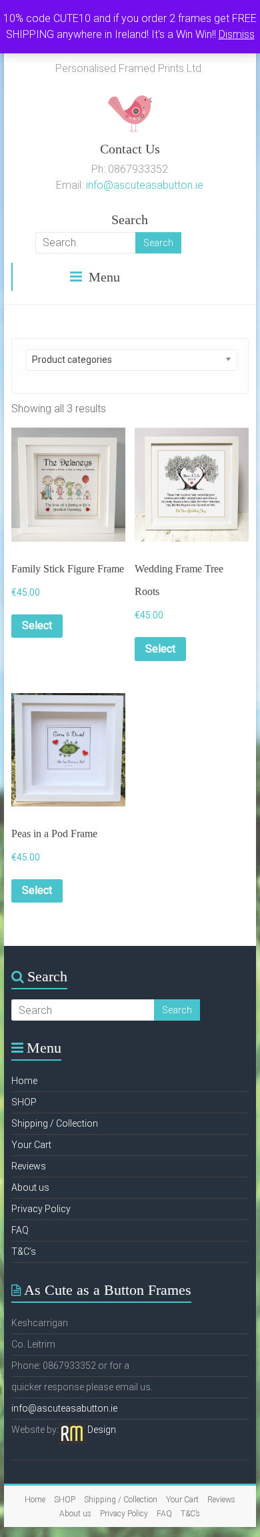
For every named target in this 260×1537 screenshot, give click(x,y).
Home (24, 1080)
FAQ (20, 1230)
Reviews (28, 1166)
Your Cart (31, 1144)
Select (37, 625)
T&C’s (23, 1251)
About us (30, 1187)
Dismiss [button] (237, 34)
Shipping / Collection (54, 1123)
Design (101, 1429)
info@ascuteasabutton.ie (144, 185)
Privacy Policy (41, 1208)
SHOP (24, 1102)
